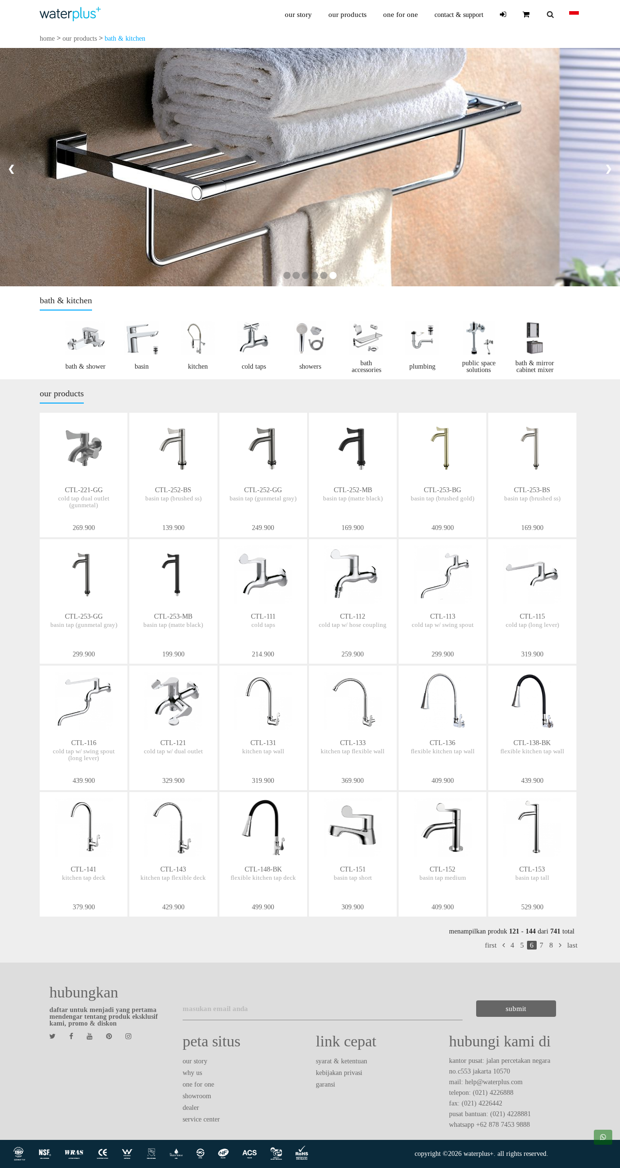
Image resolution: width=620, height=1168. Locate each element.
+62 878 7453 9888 (503, 1124)
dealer (191, 1107)
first (490, 945)
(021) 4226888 (493, 1092)
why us (192, 1072)
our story (298, 14)
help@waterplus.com (494, 1082)
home (47, 38)
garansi (325, 1084)
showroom (197, 1096)
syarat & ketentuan (341, 1061)
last (572, 945)
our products (347, 14)
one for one (400, 14)
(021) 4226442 (482, 1103)
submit (516, 1008)
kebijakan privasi (339, 1072)
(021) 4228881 (510, 1114)
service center (201, 1119)
